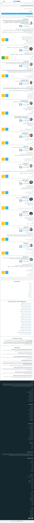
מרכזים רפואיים (31, 439)
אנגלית (32, 447)
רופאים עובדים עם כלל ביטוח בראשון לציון (25, 317)
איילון (32, 466)
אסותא (32, 479)
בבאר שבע (29, 294)
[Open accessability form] (1, 3)
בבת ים (30, 289)
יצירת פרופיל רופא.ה (30, 399)
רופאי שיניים (31, 420)
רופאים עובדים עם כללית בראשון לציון (26, 303)
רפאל (32, 478)
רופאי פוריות (31, 430)
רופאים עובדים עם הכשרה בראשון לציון (26, 329)
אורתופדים (31, 407)
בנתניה (30, 291)
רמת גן (32, 505)
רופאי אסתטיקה (31, 419)
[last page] (13, 279)
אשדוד (32, 501)
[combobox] (17, 8)
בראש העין (29, 292)
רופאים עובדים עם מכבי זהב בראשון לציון (25, 309)
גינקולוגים (31, 406)
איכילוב (32, 483)
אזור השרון (31, 512)
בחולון (30, 297)
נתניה (32, 502)
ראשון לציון (31, 498)
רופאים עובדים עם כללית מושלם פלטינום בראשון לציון (24, 332)
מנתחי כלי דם (31, 437)
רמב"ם (32, 487)
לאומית (32, 471)
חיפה (32, 496)
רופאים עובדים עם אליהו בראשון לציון (26, 322)
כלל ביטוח (31, 462)
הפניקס (32, 461)
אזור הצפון (31, 514)
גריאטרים (32, 434)
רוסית (32, 444)
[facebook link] (32, 518)
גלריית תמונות (31, 398)
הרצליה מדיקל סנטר (30, 476)
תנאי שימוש (31, 394)
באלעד (30, 284)
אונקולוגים (31, 417)
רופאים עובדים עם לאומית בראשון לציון (26, 306)
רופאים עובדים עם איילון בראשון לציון (26, 324)
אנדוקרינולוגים (31, 426)
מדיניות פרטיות (31, 393)
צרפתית (32, 448)
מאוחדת (32, 470)
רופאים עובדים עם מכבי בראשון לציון (26, 308)
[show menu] (1, 1)
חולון (32, 503)
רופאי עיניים (31, 408)
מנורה (32, 465)
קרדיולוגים (31, 412)
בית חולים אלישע (31, 480)
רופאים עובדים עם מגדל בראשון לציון (26, 314)
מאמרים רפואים (31, 397)
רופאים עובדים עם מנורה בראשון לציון (26, 316)
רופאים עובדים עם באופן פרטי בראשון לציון (25, 311)
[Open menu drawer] (33, 1)
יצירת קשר (31, 390)
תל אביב (32, 493)
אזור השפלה (31, 516)
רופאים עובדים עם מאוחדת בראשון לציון (26, 304)
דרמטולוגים (31, 411)
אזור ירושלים (31, 511)
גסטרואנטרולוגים (31, 428)
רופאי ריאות (31, 433)
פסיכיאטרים (31, 415)
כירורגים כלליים (31, 416)
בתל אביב (30, 286)
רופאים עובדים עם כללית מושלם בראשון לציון (25, 330)
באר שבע (32, 497)
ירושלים (32, 494)
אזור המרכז (31, 510)
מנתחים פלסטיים (31, 410)
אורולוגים (32, 425)
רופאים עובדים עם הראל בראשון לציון (26, 319)
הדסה (32, 484)
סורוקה (32, 488)
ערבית (32, 446)
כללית (32, 467)
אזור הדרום (31, 515)
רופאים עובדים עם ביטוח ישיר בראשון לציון (25, 327)
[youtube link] (29, 518)
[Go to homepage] (16, 1)
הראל (32, 460)
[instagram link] (30, 518)
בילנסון (32, 485)
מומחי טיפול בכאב (30, 438)
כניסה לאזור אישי (31, 401)
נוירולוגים (32, 429)
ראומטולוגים (31, 435)
